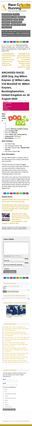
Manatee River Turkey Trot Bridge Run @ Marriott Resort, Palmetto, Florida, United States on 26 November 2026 (16, 328)
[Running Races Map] (16, 317)
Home (3, 45)
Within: (4, 288)
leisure (24, 227)
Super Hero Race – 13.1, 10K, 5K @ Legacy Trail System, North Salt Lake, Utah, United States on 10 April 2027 (16, 339)
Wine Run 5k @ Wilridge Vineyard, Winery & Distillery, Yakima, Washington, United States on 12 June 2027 (16, 349)
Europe (9, 45)
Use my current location (13, 291)
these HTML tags (16, 256)
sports (9, 229)
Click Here (17, 138)
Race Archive (22, 229)
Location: (5, 286)
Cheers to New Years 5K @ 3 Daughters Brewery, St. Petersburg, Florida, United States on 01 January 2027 (16, 344)
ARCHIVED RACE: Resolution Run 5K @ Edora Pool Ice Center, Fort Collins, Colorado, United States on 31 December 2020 (8, 59)
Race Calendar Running (19, 6)
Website (6, 269)
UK (13, 45)
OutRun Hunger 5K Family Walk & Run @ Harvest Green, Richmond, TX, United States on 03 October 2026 (16, 334)
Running (4, 229)
